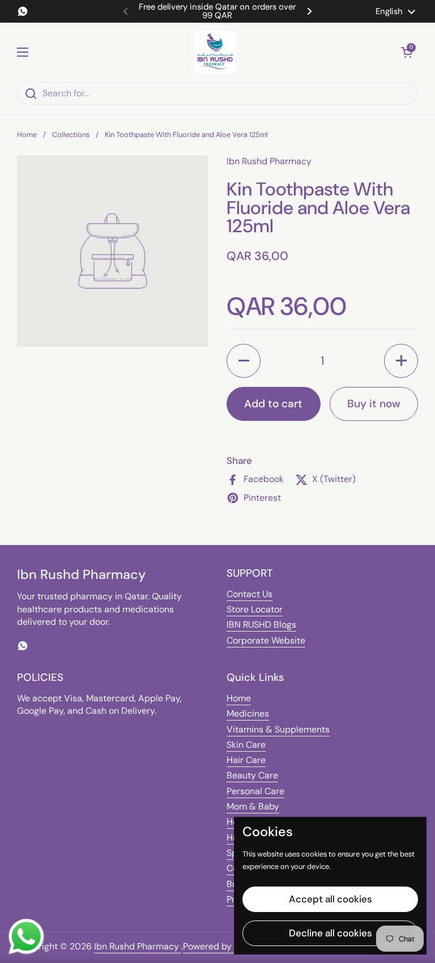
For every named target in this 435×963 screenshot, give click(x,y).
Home (27, 134)
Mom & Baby (253, 806)
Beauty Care (252, 775)
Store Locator (255, 609)
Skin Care (246, 745)
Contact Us (249, 594)
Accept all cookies (330, 899)
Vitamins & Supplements (278, 729)
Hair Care (246, 760)
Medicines (248, 713)
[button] (406, 52)
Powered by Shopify (224, 946)
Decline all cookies (330, 933)
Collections (70, 134)
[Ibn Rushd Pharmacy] (215, 52)
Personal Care (255, 791)
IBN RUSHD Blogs (261, 624)
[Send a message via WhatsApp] (26, 936)
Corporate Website (266, 640)
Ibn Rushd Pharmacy (137, 946)
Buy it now (373, 404)
